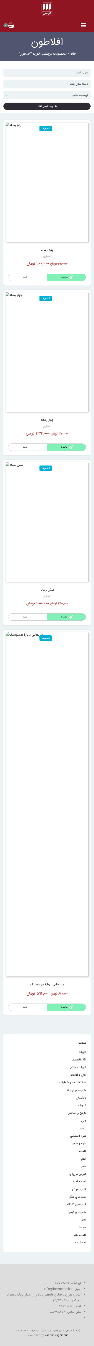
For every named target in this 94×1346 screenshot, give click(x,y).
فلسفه (82, 1151)
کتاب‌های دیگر (77, 1197)
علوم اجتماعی (78, 1135)
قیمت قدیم (79, 1181)
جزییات (64, 277)
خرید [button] (25, 447)
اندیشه (82, 1105)
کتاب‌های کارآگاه (76, 1204)
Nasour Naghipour (56, 1335)
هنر (84, 1219)
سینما (82, 1227)
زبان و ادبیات (78, 1074)
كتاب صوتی (79, 1189)
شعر (83, 1166)
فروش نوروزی (77, 1174)
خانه (73, 54)
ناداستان (81, 1097)
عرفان (82, 1128)
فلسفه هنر (80, 1235)
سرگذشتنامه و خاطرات (73, 1082)
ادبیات (82, 1052)
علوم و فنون (79, 1143)
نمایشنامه (80, 1242)
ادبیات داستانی (77, 1067)
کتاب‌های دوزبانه (76, 1090)
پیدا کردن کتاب (46, 106)
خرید (25, 277)
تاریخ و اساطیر (77, 1113)
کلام (83, 1158)
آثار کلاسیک (79, 1059)
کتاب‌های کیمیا (77, 1212)
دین (83, 1120)
